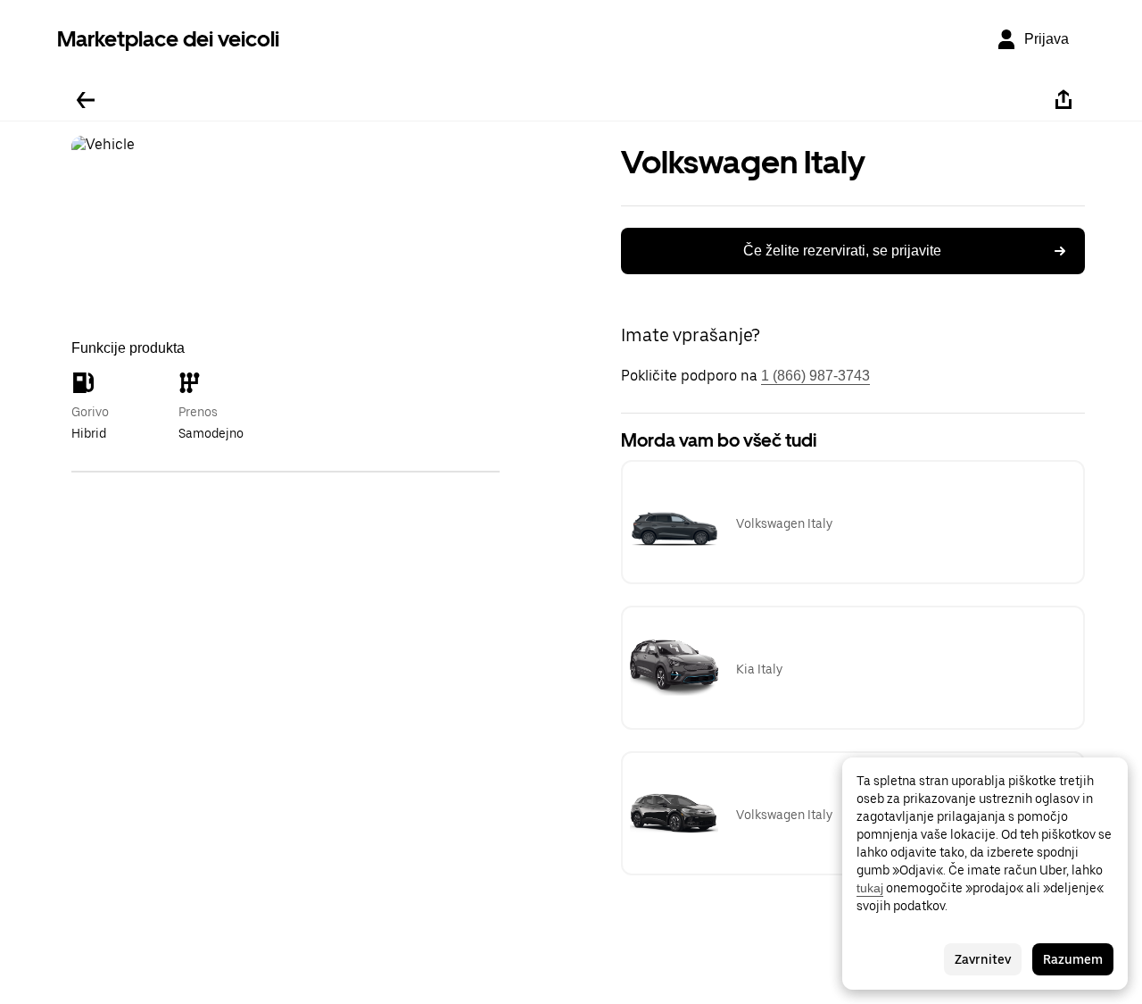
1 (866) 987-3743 (815, 375)
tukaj (869, 888)
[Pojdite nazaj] (85, 100)
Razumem (1073, 959)
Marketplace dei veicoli (168, 39)
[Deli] (1063, 100)
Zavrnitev (983, 959)
